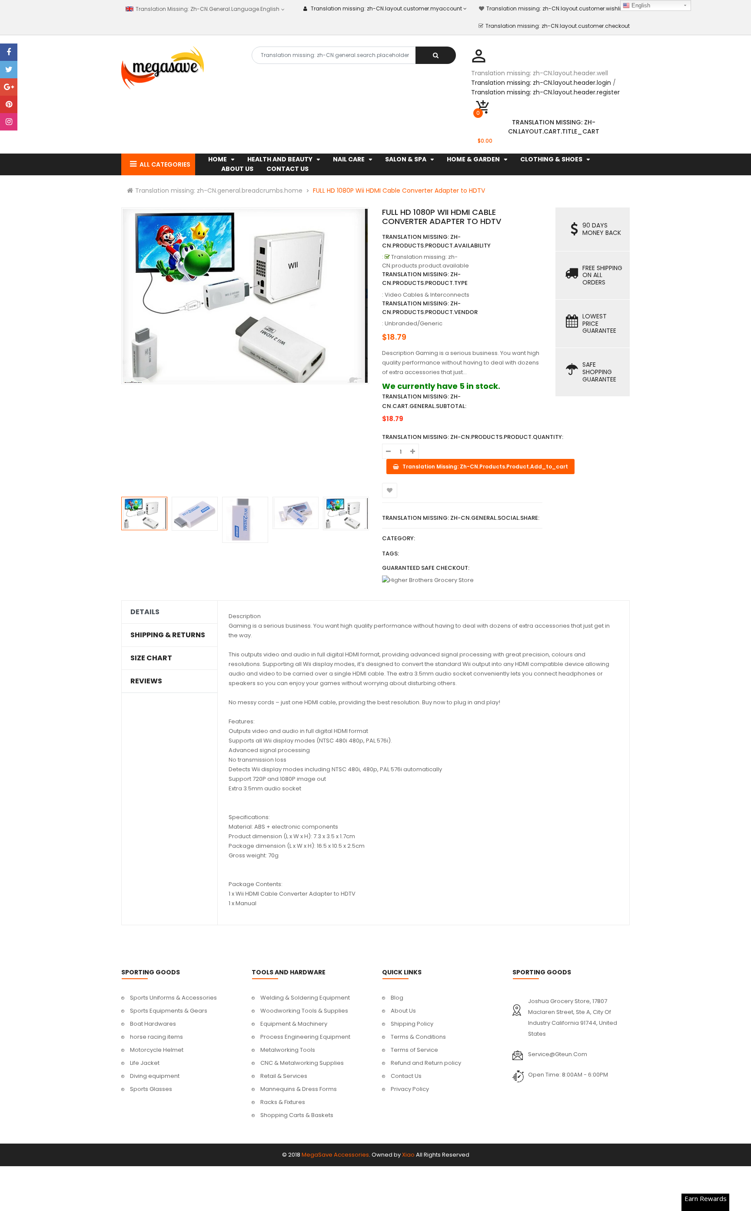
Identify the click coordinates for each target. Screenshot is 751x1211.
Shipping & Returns (167, 635)
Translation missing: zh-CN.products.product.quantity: (472, 437)
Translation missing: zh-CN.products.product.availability (436, 241)
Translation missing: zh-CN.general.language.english (207, 9)
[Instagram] (8, 121)
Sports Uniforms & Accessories (173, 998)
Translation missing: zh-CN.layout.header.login (541, 82)
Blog (397, 998)
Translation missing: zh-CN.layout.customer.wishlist (555, 8)
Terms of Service (414, 1050)
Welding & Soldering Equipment (305, 998)
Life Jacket (145, 1063)
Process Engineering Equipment (305, 1037)
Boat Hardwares (153, 1024)
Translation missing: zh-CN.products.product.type (425, 278)
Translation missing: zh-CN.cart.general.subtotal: (424, 401)
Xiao (408, 1155)
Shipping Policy (412, 1024)
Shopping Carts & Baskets (296, 1115)
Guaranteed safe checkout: (425, 568)
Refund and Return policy (426, 1063)
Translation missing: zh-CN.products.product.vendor (430, 307)
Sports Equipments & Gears (168, 1011)
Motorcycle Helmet (156, 1050)
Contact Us (406, 1076)
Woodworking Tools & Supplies (304, 1011)
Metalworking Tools (287, 1050)
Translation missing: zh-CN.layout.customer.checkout (557, 26)
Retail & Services (283, 1076)
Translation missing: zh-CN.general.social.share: (460, 518)
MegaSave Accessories (335, 1155)
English (640, 5)
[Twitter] (8, 69)
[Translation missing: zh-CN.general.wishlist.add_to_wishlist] (389, 490)
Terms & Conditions (418, 1037)
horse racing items (156, 1037)
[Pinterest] (8, 104)
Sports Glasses (151, 1089)
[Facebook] (8, 52)
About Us (403, 1011)
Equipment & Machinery (293, 1024)
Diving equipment (154, 1076)
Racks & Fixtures (282, 1102)
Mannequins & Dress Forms (298, 1089)
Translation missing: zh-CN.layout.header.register (545, 92)
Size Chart (151, 658)
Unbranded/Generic (413, 323)
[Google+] (8, 87)
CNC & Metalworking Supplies (302, 1063)
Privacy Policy (410, 1089)
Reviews (146, 681)
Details (145, 612)
